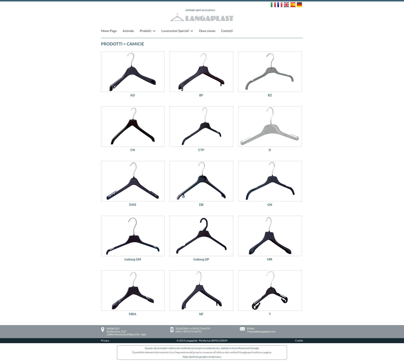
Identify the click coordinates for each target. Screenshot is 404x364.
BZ (270, 95)
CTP (201, 150)
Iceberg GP (201, 259)
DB (201, 204)
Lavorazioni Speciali (175, 31)
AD (132, 95)
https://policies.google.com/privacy (202, 356)
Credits (299, 340)
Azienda (128, 31)
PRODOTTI (111, 43)
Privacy (105, 340)
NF (201, 314)
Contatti (227, 31)
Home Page (109, 31)
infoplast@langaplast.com (261, 331)
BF (201, 95)
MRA (132, 314)
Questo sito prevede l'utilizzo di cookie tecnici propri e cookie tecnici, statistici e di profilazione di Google (202, 348)
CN (132, 150)
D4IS (132, 204)
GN (269, 204)
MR (269, 259)
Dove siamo (207, 31)
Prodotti (145, 31)
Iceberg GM (132, 259)
